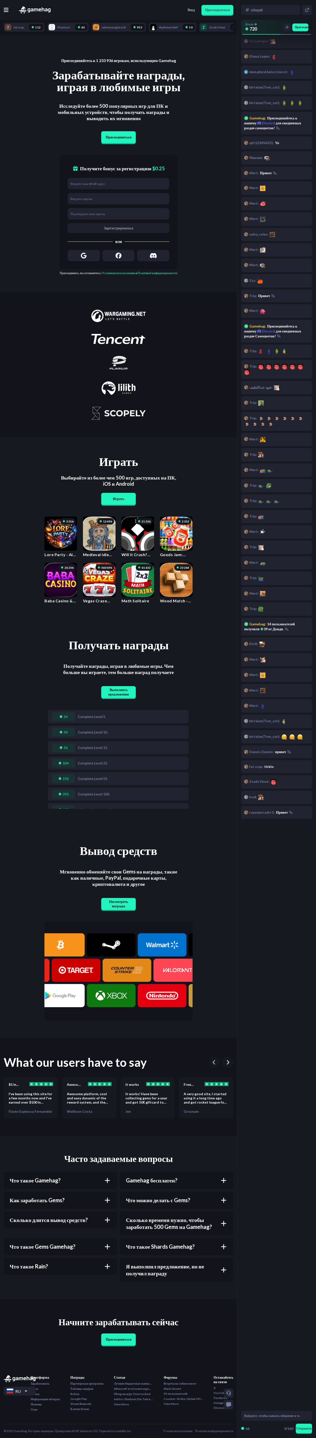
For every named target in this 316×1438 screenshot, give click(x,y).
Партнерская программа (86, 1383)
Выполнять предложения (118, 692)
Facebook (220, 1398)
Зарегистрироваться (118, 228)
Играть (118, 499)
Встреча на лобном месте (180, 1383)
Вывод (35, 1394)
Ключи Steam (79, 1409)
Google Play (78, 1399)
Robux (74, 1394)
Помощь (36, 1404)
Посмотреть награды (118, 903)
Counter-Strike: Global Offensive (183, 1399)
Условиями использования (118, 273)
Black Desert (172, 1389)
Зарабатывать (40, 1383)
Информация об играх (45, 1399)
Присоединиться (217, 10)
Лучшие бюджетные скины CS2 (133, 1383)
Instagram (220, 1403)
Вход (191, 10)
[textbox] (272, 1416)
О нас (34, 1409)
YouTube (220, 1393)
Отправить (304, 1428)
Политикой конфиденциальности (157, 273)
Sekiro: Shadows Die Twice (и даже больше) (133, 1399)
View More (121, 1404)
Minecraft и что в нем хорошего (133, 1389)
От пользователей (175, 1393)
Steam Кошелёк (80, 1404)
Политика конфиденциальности (214, 1431)
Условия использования (178, 1431)
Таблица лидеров (81, 1389)
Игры (34, 1389)
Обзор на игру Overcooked (132, 1394)
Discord (268, 331)
